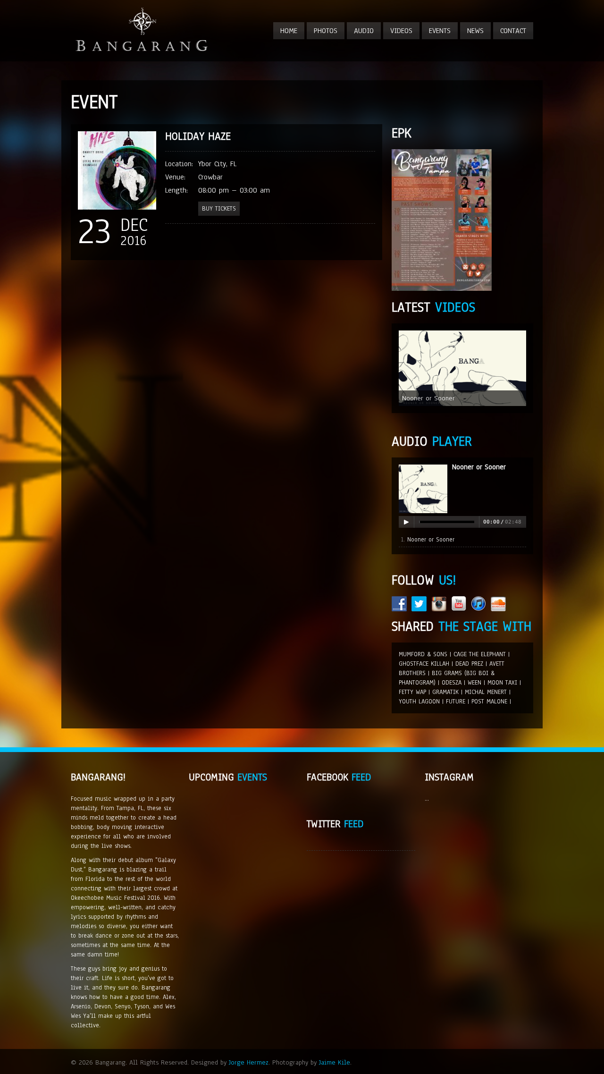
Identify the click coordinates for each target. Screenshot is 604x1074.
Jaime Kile (334, 1062)
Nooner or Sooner (479, 467)
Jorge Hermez (248, 1062)
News (475, 30)
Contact (513, 30)
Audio (364, 30)
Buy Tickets (219, 208)
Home (288, 30)
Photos (325, 30)
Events (440, 30)
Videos (401, 30)
